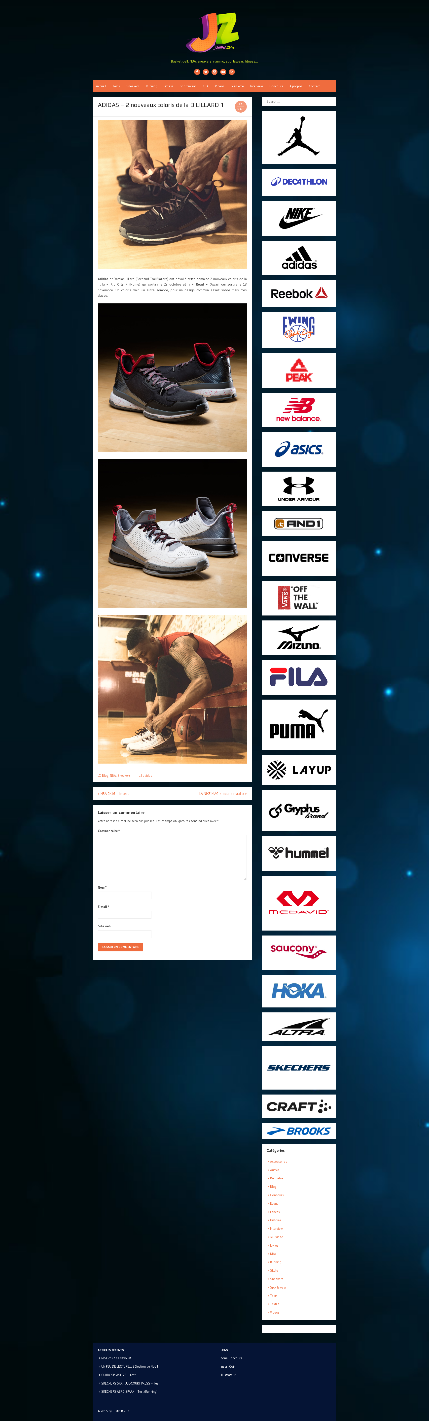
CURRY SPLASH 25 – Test (118, 1375)
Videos (219, 86)
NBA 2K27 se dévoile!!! (116, 1358)
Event (274, 1203)
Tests (116, 86)
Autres (274, 1170)
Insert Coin (228, 1366)
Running (151, 86)
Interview (256, 86)
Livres (274, 1245)
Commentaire (109, 831)
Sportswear (188, 86)
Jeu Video (276, 1237)
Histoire (275, 1220)
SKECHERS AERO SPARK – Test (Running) (129, 1391)
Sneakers (133, 86)
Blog (105, 775)
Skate (274, 1270)
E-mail (103, 907)
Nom (102, 887)
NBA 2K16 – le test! (114, 793)
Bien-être (237, 86)
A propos (295, 86)
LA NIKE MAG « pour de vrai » (223, 793)
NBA (206, 86)
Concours (276, 86)
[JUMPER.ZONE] (214, 32)
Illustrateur (228, 1375)
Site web (104, 926)
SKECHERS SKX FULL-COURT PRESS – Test (130, 1383)
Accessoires (278, 1161)
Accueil (101, 86)
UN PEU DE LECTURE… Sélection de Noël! (129, 1366)
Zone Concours (231, 1358)
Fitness (168, 86)
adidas (147, 775)
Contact (314, 86)
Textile (274, 1304)
